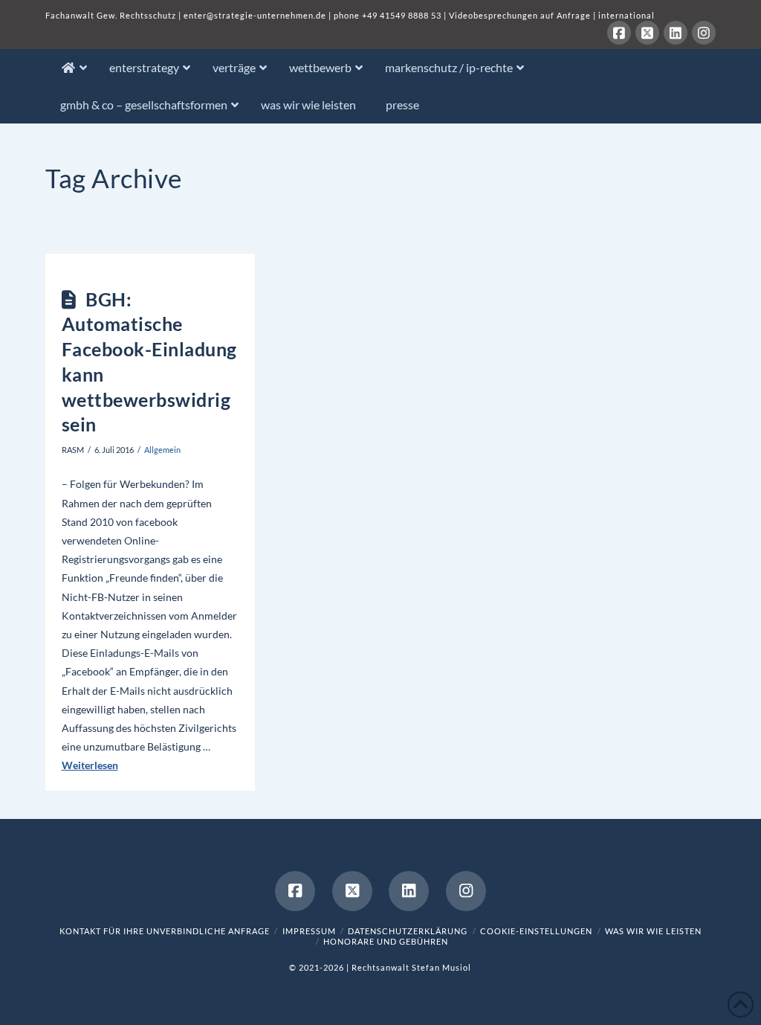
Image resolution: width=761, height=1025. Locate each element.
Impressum (309, 931)
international (626, 15)
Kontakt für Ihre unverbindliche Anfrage (164, 931)
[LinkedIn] (675, 33)
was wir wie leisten (653, 931)
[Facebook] (619, 33)
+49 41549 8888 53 (401, 15)
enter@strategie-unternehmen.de (255, 15)
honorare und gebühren (385, 941)
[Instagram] (704, 33)
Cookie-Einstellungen (536, 931)
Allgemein (162, 449)
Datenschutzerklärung (407, 931)
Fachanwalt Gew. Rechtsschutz (111, 15)
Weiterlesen (90, 765)
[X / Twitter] (647, 33)
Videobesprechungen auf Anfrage (520, 15)
